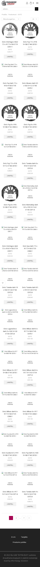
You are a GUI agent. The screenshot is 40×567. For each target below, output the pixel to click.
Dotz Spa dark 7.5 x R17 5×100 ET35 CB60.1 (30, 248)
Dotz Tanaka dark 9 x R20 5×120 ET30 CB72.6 (30, 494)
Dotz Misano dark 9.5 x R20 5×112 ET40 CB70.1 (30, 85)
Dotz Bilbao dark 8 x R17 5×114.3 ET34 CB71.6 (30, 372)
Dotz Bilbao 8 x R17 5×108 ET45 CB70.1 (10, 371)
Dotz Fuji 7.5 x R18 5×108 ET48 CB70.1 (30, 43)
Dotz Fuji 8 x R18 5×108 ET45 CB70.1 (30, 125)
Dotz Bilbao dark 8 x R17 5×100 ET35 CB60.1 (10, 413)
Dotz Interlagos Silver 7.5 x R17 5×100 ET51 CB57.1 (10, 44)
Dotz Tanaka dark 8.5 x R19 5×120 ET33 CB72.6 (30, 289)
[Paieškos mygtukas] (36, 9)
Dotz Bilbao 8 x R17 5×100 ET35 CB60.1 (30, 412)
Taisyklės (24, 537)
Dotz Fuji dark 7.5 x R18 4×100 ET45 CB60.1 (10, 85)
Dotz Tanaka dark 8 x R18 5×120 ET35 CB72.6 (30, 165)
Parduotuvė (12, 14)
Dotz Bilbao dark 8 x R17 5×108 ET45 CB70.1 (30, 331)
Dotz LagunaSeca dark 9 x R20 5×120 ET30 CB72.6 (10, 331)
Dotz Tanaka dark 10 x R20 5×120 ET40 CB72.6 (10, 289)
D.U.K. (13, 537)
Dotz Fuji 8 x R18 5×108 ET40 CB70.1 (10, 206)
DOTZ (10, 49)
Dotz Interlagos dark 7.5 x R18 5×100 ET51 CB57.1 (10, 248)
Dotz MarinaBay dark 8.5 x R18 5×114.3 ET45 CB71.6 (30, 207)
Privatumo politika (19, 542)
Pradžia (4, 14)
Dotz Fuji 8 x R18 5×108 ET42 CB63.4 (10, 125)
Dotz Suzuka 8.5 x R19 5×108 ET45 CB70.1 (10, 454)
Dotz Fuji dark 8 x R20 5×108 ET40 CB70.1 (30, 454)
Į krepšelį (10, 56)
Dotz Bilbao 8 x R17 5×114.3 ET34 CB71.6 (10, 492)
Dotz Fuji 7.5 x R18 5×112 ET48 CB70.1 (10, 164)
